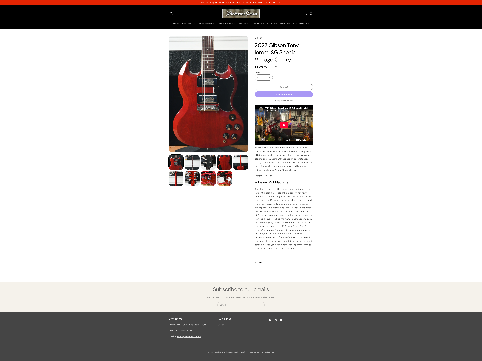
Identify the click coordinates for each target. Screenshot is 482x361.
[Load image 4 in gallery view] (224, 162)
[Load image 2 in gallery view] (192, 162)
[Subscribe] (262, 305)
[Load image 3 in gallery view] (208, 162)
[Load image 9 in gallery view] (224, 178)
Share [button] (259, 262)
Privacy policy (253, 352)
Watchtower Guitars (222, 352)
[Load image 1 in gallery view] (176, 162)
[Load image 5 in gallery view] (240, 162)
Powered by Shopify (238, 352)
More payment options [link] (284, 101)
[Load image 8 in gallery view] (208, 178)
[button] (171, 13)
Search (221, 325)
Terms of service (267, 352)
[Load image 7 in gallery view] (192, 178)
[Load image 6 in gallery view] (176, 178)
